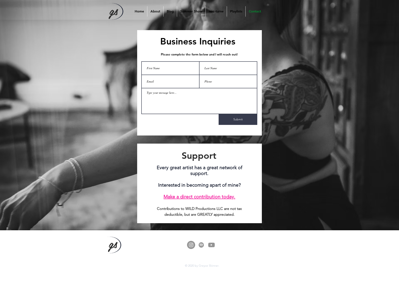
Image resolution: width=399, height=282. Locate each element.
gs (113, 10)
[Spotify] (201, 245)
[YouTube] (211, 245)
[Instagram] (191, 245)
